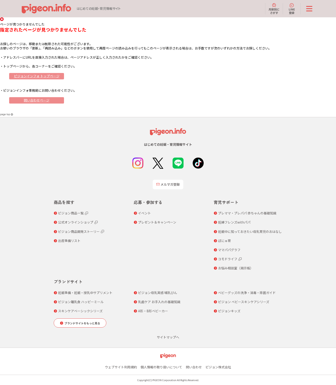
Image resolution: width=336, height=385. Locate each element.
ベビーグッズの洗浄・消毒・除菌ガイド (247, 292)
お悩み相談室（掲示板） (235, 268)
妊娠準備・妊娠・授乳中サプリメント (85, 292)
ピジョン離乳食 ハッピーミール (81, 301)
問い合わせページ (36, 100)
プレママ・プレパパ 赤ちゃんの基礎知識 (247, 213)
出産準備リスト (69, 240)
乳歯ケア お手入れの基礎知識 (159, 301)
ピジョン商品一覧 (71, 213)
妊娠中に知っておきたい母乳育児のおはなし (250, 231)
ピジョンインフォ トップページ (36, 76)
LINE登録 (292, 10)
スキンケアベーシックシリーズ (80, 311)
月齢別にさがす (274, 10)
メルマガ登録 (170, 184)
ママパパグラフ (229, 249)
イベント (144, 213)
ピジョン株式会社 (218, 367)
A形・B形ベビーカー (153, 311)
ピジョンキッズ (229, 311)
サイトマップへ (168, 337)
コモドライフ (227, 259)
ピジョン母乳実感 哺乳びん (157, 292)
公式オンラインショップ (75, 222)
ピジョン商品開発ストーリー (79, 231)
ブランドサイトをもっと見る (82, 323)
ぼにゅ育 (224, 240)
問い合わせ (194, 367)
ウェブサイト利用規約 (121, 367)
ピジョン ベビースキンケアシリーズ (243, 301)
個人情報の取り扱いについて (161, 367)
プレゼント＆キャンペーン (157, 222)
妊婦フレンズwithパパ (234, 222)
